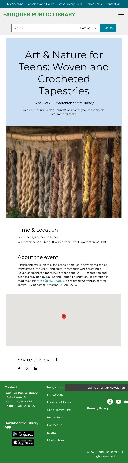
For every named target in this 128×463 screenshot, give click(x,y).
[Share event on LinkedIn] (35, 368)
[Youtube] (119, 402)
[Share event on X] (27, 368)
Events (51, 432)
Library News (55, 440)
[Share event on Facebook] (19, 368)
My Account (55, 394)
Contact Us (54, 425)
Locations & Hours (59, 402)
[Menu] (121, 14)
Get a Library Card (59, 409)
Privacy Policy (98, 408)
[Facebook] (110, 402)
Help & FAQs (55, 417)
